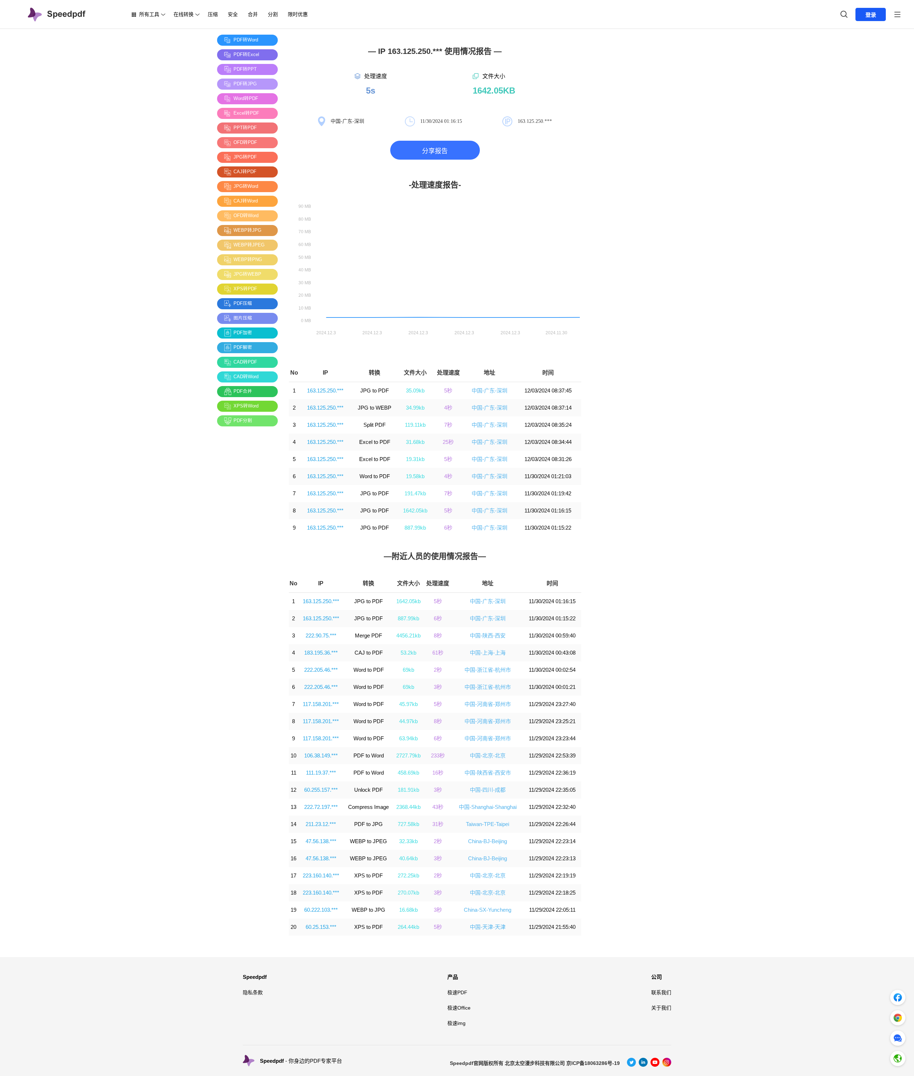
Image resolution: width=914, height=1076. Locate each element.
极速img (456, 1023)
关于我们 (661, 1008)
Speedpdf (255, 977)
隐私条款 (253, 992)
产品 (452, 977)
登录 (870, 15)
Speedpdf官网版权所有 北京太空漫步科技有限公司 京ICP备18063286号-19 (535, 1063)
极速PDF (457, 992)
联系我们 (661, 992)
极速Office (459, 1008)
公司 (656, 977)
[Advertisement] (245, 539)
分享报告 (435, 151)
